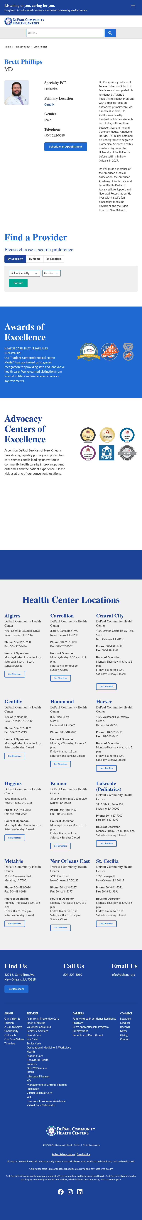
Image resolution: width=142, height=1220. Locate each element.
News (123, 1031)
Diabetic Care (35, 1056)
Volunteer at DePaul (39, 1027)
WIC (29, 1097)
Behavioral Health (37, 1060)
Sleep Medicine (36, 1023)
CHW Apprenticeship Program (91, 1027)
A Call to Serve (13, 1027)
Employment (80, 1031)
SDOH (30, 1072)
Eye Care (32, 1039)
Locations (125, 1018)
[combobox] (65, 33)
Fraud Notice (83, 1154)
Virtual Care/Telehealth (41, 1105)
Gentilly (49, 104)
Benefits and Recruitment (88, 1035)
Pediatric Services (37, 1031)
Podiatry (32, 1064)
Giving (124, 1035)
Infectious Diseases (38, 1076)
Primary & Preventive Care (43, 1018)
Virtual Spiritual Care (39, 1093)
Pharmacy (33, 1089)
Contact (124, 1039)
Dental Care (34, 1035)
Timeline (9, 1043)
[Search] (110, 33)
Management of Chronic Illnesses (47, 1085)
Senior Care (34, 1043)
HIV (29, 1080)
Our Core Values (14, 1039)
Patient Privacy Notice (63, 1154)
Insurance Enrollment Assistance (46, 1101)
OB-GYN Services (37, 1068)
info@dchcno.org (123, 975)
